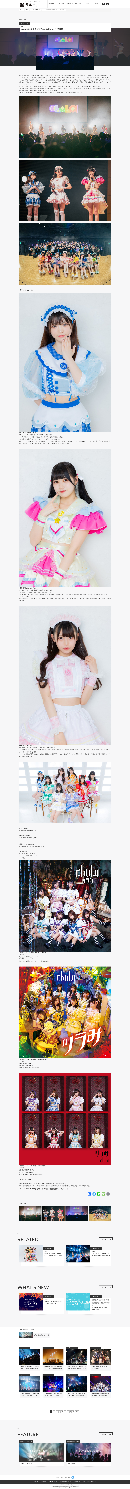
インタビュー (78, 4)
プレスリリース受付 (40, 1481)
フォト (87, 4)
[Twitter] (94, 1194)
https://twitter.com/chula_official (28, 838)
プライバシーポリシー (89, 1481)
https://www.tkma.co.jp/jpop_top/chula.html (32, 846)
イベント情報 (61, 4)
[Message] (103, 1194)
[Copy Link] (108, 1194)
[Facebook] (89, 1194)
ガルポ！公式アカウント (63, 1477)
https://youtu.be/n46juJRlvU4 (27, 830)
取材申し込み (53, 1481)
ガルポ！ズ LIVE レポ (35, 9)
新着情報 (51, 4)
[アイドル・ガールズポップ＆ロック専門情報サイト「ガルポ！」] (28, 4)
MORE (104, 1239)
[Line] (98, 1194)
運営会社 (77, 1481)
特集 (96, 4)
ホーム (21, 9)
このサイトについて (66, 1481)
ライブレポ (70, 4)
